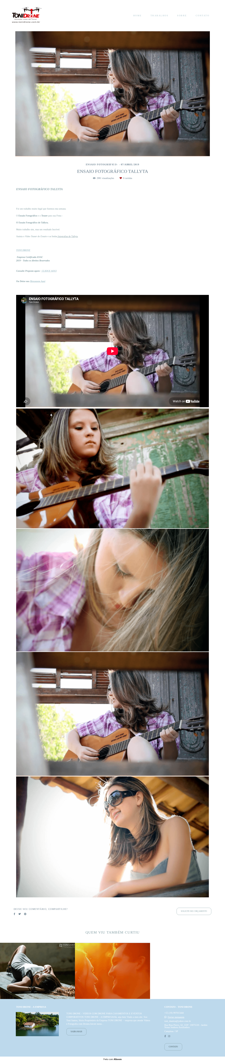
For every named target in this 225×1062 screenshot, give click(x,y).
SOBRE (182, 15)
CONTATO (203, 15)
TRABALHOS (160, 15)
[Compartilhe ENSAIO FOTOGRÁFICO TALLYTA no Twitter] (19, 914)
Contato (173, 1047)
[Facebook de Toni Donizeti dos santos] (165, 1036)
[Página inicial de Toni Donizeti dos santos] (27, 15)
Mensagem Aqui (37, 281)
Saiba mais (76, 1032)
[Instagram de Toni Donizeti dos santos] (169, 1036)
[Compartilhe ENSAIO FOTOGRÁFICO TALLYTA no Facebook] (14, 914)
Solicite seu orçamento (194, 911)
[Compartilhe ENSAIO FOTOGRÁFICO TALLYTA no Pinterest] (25, 914)
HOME (137, 15)
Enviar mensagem (176, 1017)
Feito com (112, 1059)
